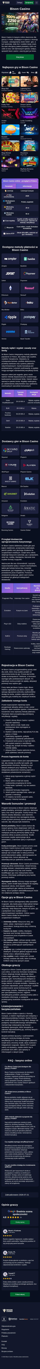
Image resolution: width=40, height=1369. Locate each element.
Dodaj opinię (20, 1222)
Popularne (5, 72)
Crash (24, 72)
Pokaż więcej (20, 1294)
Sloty (32, 72)
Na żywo (14, 72)
